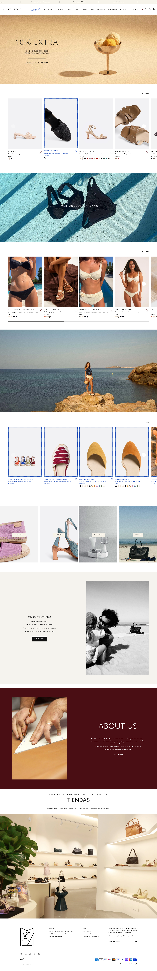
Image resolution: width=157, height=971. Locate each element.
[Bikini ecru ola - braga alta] (96, 282)
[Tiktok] (34, 953)
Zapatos (69, 9)
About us (123, 9)
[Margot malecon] (132, 123)
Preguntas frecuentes (56, 937)
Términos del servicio (89, 934)
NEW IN (60, 9)
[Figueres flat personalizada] (61, 452)
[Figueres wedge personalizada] (25, 452)
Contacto (52, 928)
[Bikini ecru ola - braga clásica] (132, 282)
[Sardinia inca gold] (132, 452)
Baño (77, 9)
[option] (78, 49)
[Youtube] (26, 953)
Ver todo (145, 94)
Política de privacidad (124, 963)
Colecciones (112, 9)
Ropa (92, 9)
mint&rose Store (29, 964)
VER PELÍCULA (39, 639)
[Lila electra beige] (96, 123)
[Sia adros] (25, 123)
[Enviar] (136, 941)
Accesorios (101, 9)
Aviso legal (134, 963)
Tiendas (85, 928)
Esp (134, 9)
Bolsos (84, 9)
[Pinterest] (39, 953)
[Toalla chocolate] (61, 282)
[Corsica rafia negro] (61, 123)
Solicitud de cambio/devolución (59, 934)
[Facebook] (21, 953)
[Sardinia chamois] (96, 452)
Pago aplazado (87, 931)
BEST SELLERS (49, 9)
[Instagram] (30, 953)
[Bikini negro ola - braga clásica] (25, 282)
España (22, 959)
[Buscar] (150, 9)
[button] (77, 83)
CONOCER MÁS (118, 754)
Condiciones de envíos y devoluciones (61, 931)
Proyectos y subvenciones (91, 937)
